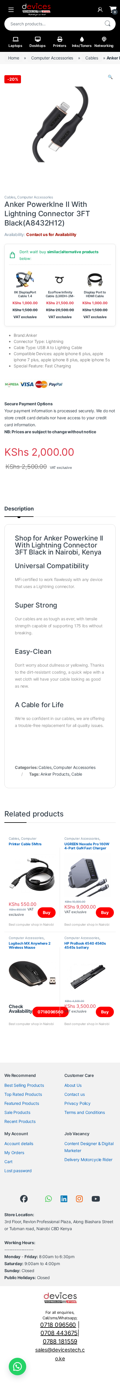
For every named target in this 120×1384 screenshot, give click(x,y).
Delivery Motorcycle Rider (88, 1159)
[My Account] (100, 9)
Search (107, 24)
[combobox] (51, 24)
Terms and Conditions (84, 1112)
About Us (73, 1085)
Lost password (18, 1170)
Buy (46, 912)
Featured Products (21, 1103)
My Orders (14, 1152)
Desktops (37, 45)
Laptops (15, 45)
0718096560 (50, 1011)
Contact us (74, 1094)
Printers (59, 45)
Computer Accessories (52, 57)
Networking (104, 45)
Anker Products (54, 774)
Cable (76, 774)
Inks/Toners (81, 45)
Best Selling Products (24, 1085)
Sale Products (17, 1112)
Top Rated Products (23, 1094)
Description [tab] (18, 509)
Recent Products (20, 1121)
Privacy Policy (77, 1103)
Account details (18, 1143)
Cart (8, 1161)
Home (13, 57)
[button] (110, 76)
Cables (91, 57)
